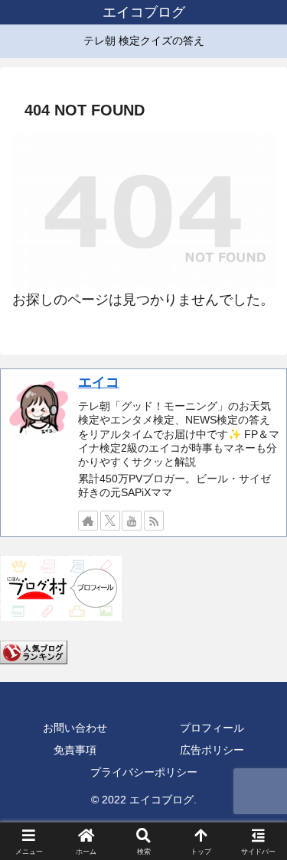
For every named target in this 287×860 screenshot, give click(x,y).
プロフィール (212, 728)
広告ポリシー (212, 750)
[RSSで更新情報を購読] (154, 521)
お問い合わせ (75, 728)
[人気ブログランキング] (33, 651)
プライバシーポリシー (143, 772)
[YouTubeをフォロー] (132, 521)
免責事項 (75, 750)
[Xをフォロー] (110, 521)
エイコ (98, 382)
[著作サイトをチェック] (88, 521)
